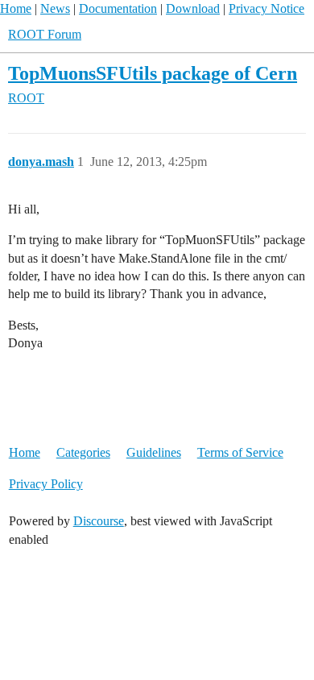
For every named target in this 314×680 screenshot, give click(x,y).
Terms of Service (240, 452)
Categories (83, 452)
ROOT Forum (44, 34)
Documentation (118, 8)
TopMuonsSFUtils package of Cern (152, 73)
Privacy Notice (266, 8)
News (55, 8)
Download (193, 8)
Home (15, 8)
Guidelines (153, 452)
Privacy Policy (46, 484)
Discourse (98, 521)
